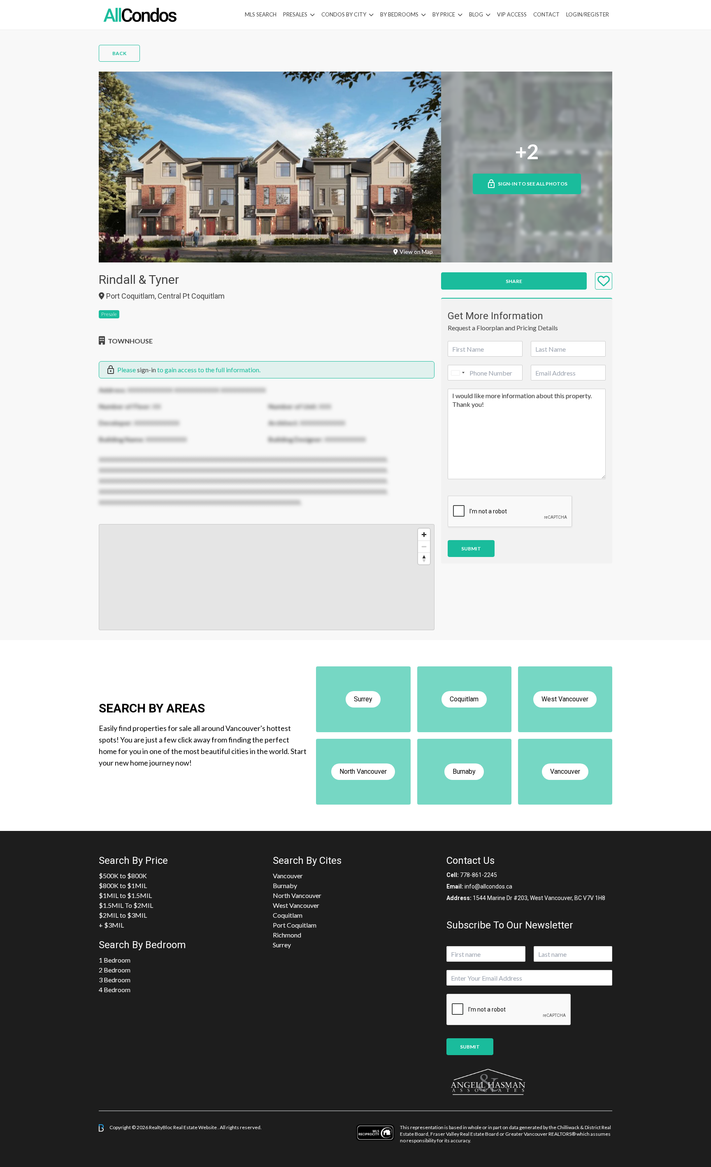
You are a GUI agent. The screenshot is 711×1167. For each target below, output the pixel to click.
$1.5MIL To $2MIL (126, 905)
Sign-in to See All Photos (532, 184)
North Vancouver (297, 895)
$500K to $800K (123, 875)
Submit (471, 548)
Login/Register (587, 14)
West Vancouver (296, 905)
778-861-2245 (478, 875)
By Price (443, 14)
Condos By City (343, 14)
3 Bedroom (114, 980)
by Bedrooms (399, 14)
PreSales (295, 14)
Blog (476, 14)
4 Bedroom (114, 989)
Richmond (287, 935)
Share (514, 281)
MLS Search (260, 14)
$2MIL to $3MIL (123, 915)
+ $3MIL (111, 925)
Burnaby (285, 885)
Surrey (282, 945)
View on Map (416, 251)
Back (119, 53)
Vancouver (288, 875)
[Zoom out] (424, 546)
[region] (266, 577)
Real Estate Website (195, 1127)
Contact (546, 14)
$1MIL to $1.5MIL (125, 895)
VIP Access (512, 14)
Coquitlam (287, 915)
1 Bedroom (114, 960)
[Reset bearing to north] (424, 558)
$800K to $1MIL (123, 885)
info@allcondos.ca (488, 886)
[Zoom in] (424, 535)
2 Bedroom (114, 970)
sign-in (146, 370)
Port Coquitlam (294, 925)
